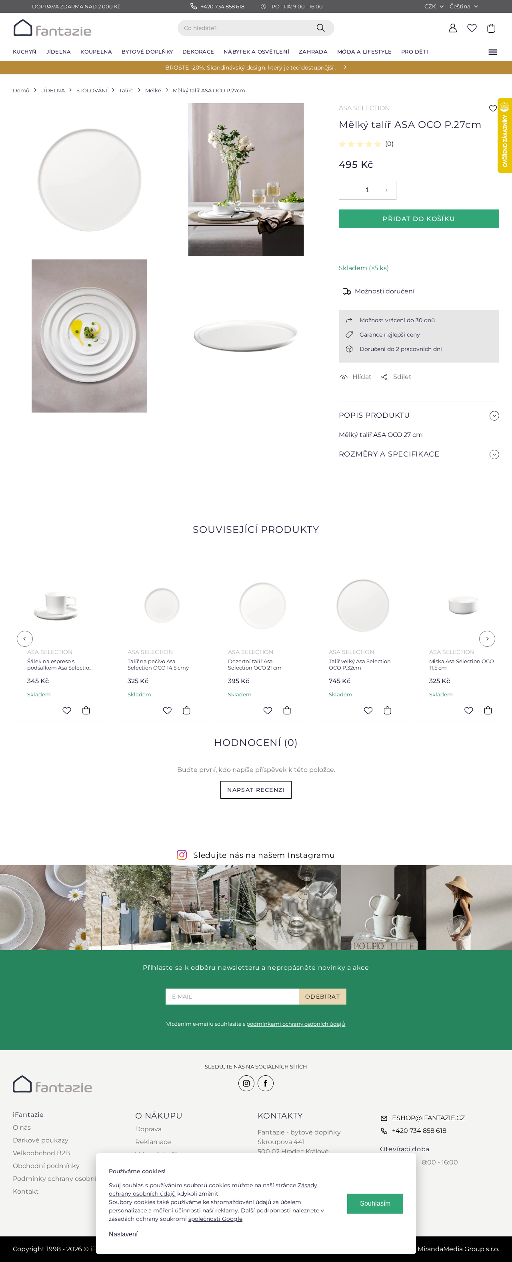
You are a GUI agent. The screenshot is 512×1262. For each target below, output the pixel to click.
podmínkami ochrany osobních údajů (295, 1024)
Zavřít (358, 489)
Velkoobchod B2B (41, 1153)
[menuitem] (25, 52)
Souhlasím (375, 1203)
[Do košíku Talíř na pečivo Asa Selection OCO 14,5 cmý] (186, 710)
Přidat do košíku (418, 219)
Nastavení (123, 1234)
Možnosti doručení (384, 291)
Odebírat (322, 996)
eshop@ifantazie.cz (428, 1118)
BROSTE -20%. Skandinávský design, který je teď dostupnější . (250, 67)
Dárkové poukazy (40, 1140)
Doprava (148, 1129)
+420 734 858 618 (419, 1130)
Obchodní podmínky (46, 1166)
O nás (22, 1127)
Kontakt (26, 1191)
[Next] (487, 639)
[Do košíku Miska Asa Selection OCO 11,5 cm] (488, 710)
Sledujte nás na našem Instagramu (264, 855)
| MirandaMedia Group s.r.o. (448, 1249)
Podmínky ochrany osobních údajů (68, 1178)
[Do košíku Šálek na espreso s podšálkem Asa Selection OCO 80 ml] (86, 710)
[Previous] (25, 639)
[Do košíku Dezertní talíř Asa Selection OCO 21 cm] (287, 710)
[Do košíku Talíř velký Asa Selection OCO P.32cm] (387, 710)
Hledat (322, 28)
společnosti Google (215, 1218)
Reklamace (153, 1142)
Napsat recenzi (256, 789)
